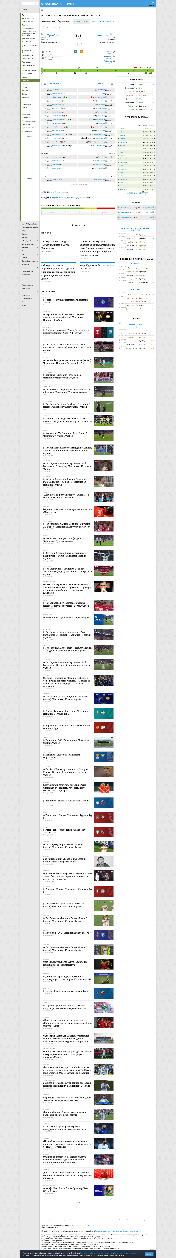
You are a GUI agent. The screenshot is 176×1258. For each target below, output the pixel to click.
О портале (64, 1220)
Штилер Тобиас (54, 192)
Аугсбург (122, 176)
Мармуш (109, 52)
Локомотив (36, 153)
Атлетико (30, 183)
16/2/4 (147, 135)
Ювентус (30, 215)
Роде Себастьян (100, 119)
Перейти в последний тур (137, 194)
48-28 (151, 145)
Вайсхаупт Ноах (56, 97)
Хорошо (149, 1254)
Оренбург (24, 160)
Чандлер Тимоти (100, 161)
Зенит (36, 147)
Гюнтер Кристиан (57, 161)
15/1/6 (147, 139)
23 (154, 176)
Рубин (24, 166)
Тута (103, 93)
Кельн (121, 182)
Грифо (47, 55)
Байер (121, 132)
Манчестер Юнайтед (36, 196)
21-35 (151, 172)
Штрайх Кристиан (57, 179)
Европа (57, 15)
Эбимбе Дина (101, 145)
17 (118, 186)
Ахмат (30, 140)
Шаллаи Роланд (56, 116)
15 (118, 179)
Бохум (121, 165)
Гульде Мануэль (57, 104)
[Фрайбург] (43, 35)
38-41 (151, 159)
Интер (36, 189)
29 (154, 152)
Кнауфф (109, 56)
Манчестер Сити (30, 196)
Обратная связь (54, 1220)
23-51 (151, 189)
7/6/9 (147, 159)
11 (118, 165)
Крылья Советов (30, 153)
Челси (36, 209)
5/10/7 (147, 165)
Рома (30, 209)
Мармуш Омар (100, 142)
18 (118, 189)
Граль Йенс (101, 157)
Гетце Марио (101, 116)
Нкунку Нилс (101, 101)
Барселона (24, 189)
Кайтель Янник (56, 123)
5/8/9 (147, 176)
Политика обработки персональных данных (134, 1220)
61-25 (151, 135)
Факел (36, 166)
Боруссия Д (123, 142)
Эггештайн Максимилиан (59, 130)
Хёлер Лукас (56, 142)
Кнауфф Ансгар (100, 138)
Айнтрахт (103, 35)
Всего (139, 125)
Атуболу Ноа (55, 89)
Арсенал (24, 183)
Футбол (24, 15)
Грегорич (48, 58)
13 (118, 172)
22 (144, 132)
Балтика (36, 140)
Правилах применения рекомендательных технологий (116, 1231)
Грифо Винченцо (57, 134)
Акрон (24, 140)
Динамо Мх (24, 147)
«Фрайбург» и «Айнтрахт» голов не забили (97, 267)
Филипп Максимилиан (58, 119)
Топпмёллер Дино (99, 179)
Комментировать (78, 225)
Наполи (30, 202)
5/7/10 (147, 179)
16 (118, 182)
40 (154, 145)
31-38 (151, 162)
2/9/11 (147, 186)
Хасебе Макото (100, 108)
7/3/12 (147, 172)
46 (154, 139)
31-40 (151, 176)
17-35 (151, 186)
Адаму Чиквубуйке (57, 168)
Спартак (30, 166)
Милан (24, 202)
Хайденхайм (123, 162)
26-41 (151, 165)
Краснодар (24, 153)
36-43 (151, 179)
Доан (46, 52)
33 (154, 149)
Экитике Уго (101, 130)
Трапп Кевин (101, 89)
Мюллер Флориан (57, 157)
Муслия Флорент (57, 138)
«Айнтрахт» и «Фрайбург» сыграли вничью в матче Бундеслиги (55, 245)
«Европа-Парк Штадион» (61, 198)
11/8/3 (147, 142)
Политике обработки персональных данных (96, 1253)
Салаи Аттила (56, 164)
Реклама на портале (77, 1220)
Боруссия (30, 189)
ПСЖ (36, 202)
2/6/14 (147, 189)
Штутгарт (122, 139)
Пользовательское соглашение (96, 1220)
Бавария (36, 183)
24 (154, 169)
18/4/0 (147, 132)
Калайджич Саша (99, 134)
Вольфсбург (123, 169)
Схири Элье (101, 123)
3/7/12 (147, 182)
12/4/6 (147, 145)
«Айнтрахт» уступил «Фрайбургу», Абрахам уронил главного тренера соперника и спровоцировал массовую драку (58, 272)
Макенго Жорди (57, 93)
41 (154, 142)
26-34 (151, 169)
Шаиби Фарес (101, 127)
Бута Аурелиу (101, 104)
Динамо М (30, 147)
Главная (24, 9)
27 (154, 159)
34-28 (151, 149)
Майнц (122, 186)
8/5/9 (147, 152)
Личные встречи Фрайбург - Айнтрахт (136, 229)
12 (118, 169)
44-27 (151, 142)
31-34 (151, 152)
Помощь (44, 1220)
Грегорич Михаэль (57, 145)
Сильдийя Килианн (57, 127)
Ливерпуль (24, 196)
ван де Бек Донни (99, 168)
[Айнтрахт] (113, 35)
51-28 (151, 139)
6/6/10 (147, 169)
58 (154, 132)
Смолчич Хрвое (100, 164)
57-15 (151, 132)
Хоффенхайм (124, 159)
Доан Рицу (55, 108)
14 (118, 176)
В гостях (151, 125)
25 (154, 165)
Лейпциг (122, 145)
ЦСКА (30, 173)
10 (118, 162)
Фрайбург (53, 35)
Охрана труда (113, 1220)
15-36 (151, 182)
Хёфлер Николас (57, 112)
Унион (121, 172)
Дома (145, 125)
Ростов (30, 160)
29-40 (151, 155)
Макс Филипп (101, 97)
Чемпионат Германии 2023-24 (82, 15)
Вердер (122, 152)
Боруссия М (123, 179)
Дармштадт (123, 189)
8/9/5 (147, 149)
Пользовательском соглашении (126, 1253)
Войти (151, 5)
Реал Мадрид (24, 209)
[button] (56, 21)
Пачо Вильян (101, 112)
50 (154, 135)
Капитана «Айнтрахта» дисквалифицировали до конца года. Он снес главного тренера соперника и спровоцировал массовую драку (97, 248)
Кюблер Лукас (56, 101)
